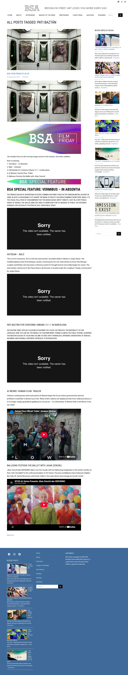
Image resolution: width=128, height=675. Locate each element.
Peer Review (40, 569)
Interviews (39, 561)
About (38, 557)
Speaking (39, 582)
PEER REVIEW (64, 15)
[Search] (120, 15)
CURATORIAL (78, 15)
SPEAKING (102, 15)
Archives (39, 578)
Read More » (116, 58)
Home (38, 553)
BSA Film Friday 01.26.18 (18, 73)
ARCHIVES (90, 15)
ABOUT (19, 15)
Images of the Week (42, 565)
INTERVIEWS (30, 15)
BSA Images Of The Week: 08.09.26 (104, 189)
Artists (26, 77)
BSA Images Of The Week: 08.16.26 (104, 105)
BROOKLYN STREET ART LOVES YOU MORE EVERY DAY (75, 8)
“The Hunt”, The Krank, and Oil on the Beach (107, 161)
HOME (10, 15)
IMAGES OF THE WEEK (47, 15)
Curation (39, 573)
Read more (10, 535)
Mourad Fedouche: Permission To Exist (105, 215)
